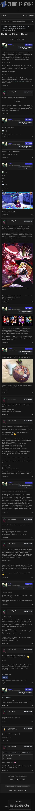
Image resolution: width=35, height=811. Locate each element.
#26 (32, 301)
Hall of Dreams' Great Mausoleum (19, 81)
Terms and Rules (18, 790)
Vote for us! (19, 801)
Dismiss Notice (29, 801)
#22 (32, 113)
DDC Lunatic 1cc (6, 697)
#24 (32, 157)
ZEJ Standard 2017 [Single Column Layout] (17, 786)
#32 (32, 537)
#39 (32, 740)
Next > (23, 39)
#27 (32, 342)
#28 (32, 392)
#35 (32, 643)
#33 (32, 577)
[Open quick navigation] (32, 21)
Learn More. (11, 30)
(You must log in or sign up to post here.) (17, 776)
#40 (32, 770)
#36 (32, 683)
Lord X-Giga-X (12, 91)
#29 (32, 414)
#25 (32, 214)
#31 (32, 512)
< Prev (11, 39)
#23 (32, 136)
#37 (32, 705)
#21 (32, 85)
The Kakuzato (11, 728)
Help (10, 790)
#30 (32, 476)
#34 (32, 604)
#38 (32, 721)
